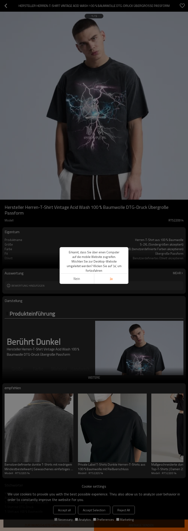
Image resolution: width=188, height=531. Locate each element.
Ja (111, 278)
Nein (77, 278)
